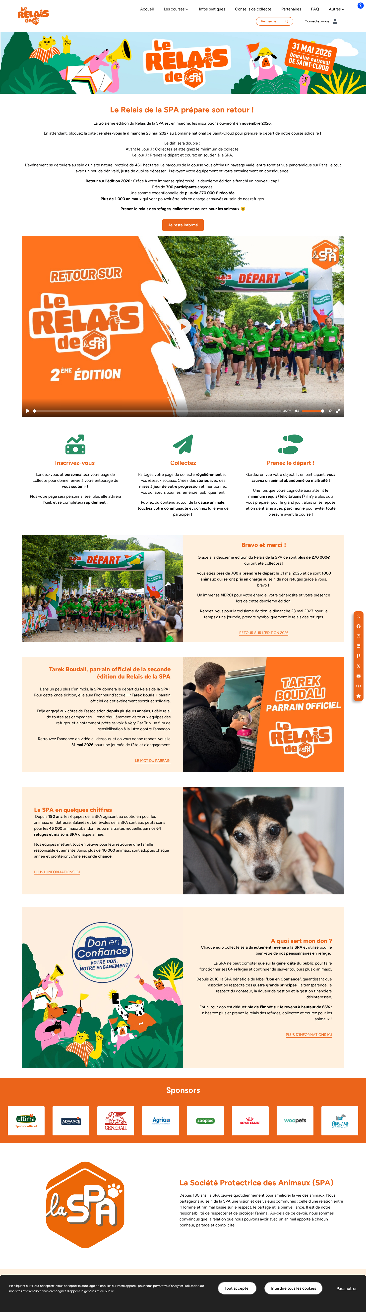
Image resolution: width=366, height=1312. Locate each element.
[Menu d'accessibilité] (361, 5)
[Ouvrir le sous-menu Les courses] (186, 9)
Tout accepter (237, 1288)
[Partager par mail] (359, 676)
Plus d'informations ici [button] (57, 872)
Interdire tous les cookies (293, 1288)
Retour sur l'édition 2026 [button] (263, 633)
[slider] (157, 411)
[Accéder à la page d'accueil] (33, 15)
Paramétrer (347, 1288)
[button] (359, 616)
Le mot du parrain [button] (153, 760)
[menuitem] (147, 9)
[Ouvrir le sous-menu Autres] (343, 9)
